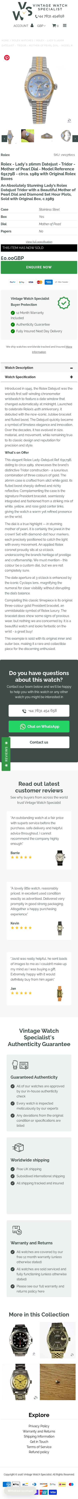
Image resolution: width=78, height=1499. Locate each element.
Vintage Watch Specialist (38, 1474)
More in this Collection (39, 1314)
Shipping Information (39, 1436)
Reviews (6, 754)
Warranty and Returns (39, 1431)
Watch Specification (20, 377)
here (41, 1291)
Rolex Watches (22, 40)
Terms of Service (39, 1447)
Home (5, 40)
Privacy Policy (39, 1426)
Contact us (39, 742)
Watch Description (19, 368)
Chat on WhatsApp (43, 726)
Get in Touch (39, 1442)
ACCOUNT (21, 26)
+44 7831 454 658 (42, 710)
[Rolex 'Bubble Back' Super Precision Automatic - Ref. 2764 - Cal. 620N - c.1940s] (20, 1399)
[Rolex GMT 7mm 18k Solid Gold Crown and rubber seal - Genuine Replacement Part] (58, 1399)
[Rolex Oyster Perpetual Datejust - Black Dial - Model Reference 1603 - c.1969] (58, 1357)
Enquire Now (39, 267)
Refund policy (39, 1452)
